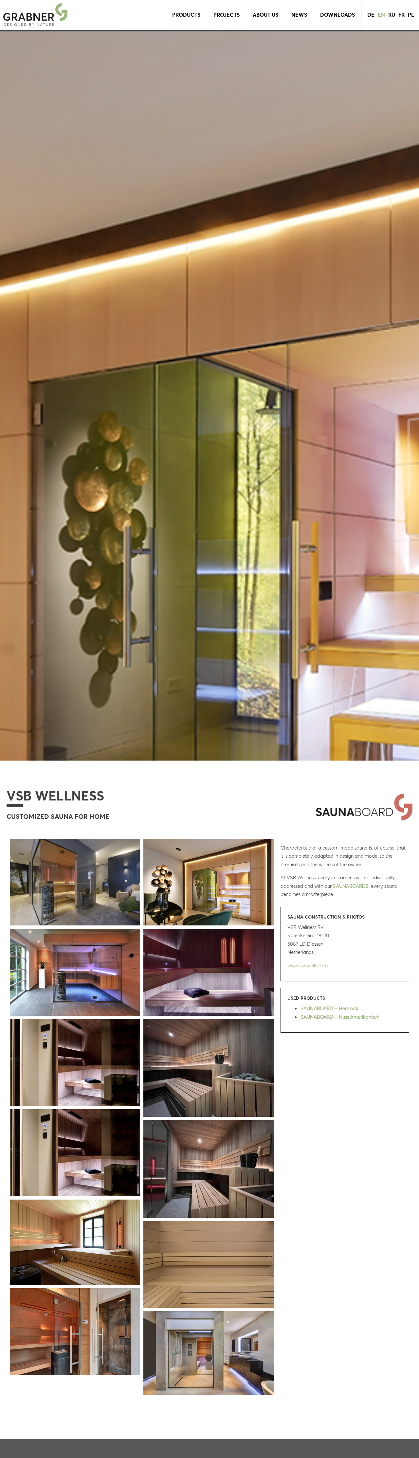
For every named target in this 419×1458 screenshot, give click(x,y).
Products (186, 14)
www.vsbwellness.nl (308, 965)
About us (265, 14)
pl (411, 14)
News (299, 14)
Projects (226, 14)
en (381, 14)
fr (401, 14)
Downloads (337, 14)
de (370, 14)
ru (391, 14)
